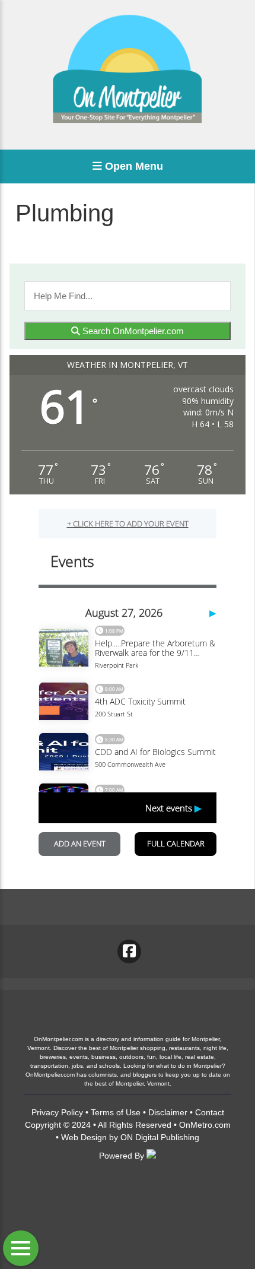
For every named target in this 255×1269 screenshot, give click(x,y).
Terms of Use (116, 1112)
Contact (209, 1112)
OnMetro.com (205, 1125)
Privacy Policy (57, 1112)
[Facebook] (129, 951)
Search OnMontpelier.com (132, 331)
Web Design (84, 1137)
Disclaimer (167, 1112)
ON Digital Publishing (159, 1137)
